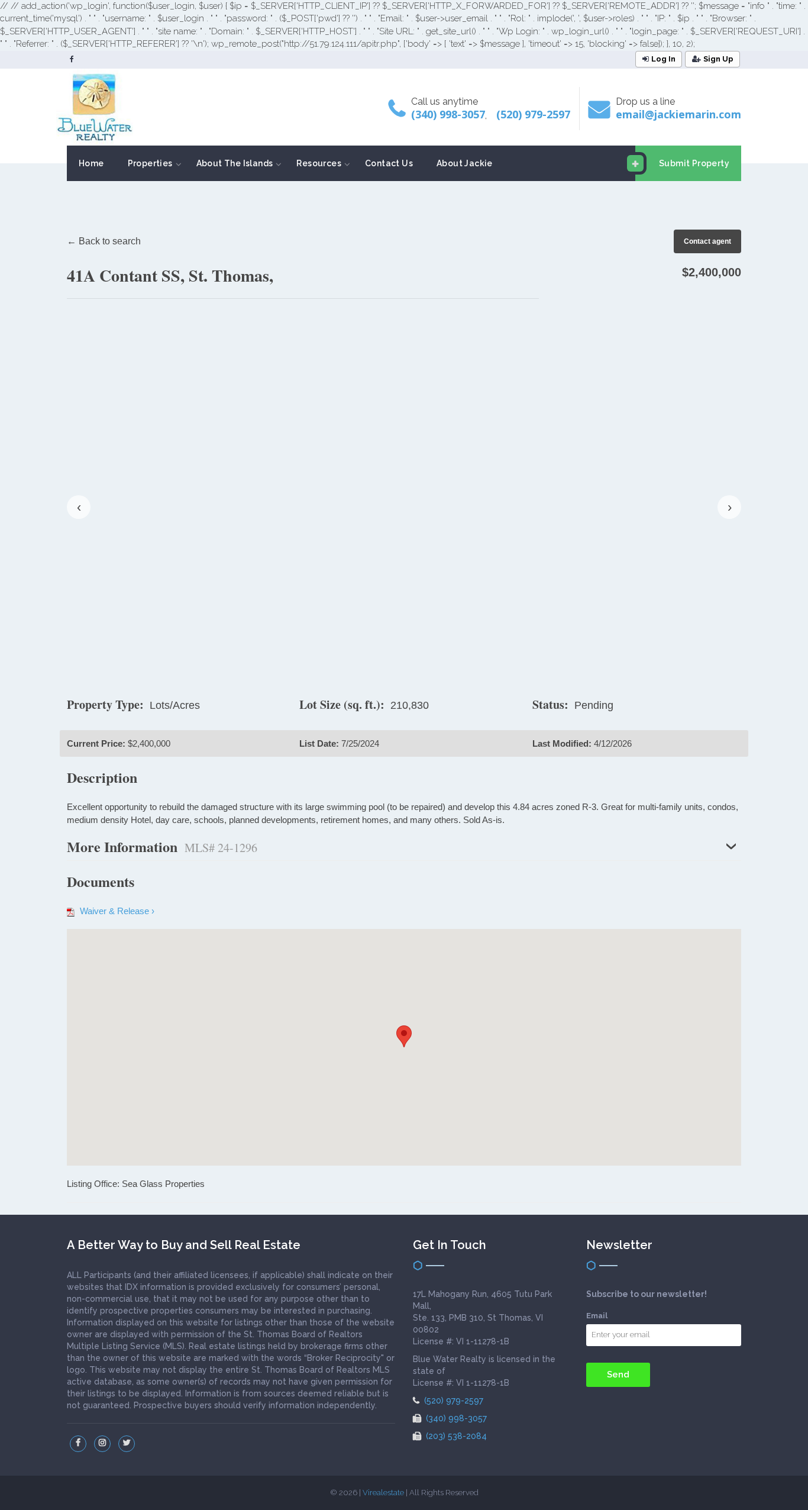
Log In (663, 58)
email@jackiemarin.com (678, 114)
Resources (318, 163)
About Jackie (465, 163)
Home (91, 163)
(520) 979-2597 (533, 114)
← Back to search (104, 241)
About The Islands (234, 163)
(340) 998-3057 (448, 114)
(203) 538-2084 (455, 1436)
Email (596, 1315)
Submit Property (694, 163)
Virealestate (383, 1492)
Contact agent (707, 241)
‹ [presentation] (79, 506)
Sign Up (718, 58)
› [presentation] (730, 506)
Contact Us (389, 163)
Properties (150, 163)
